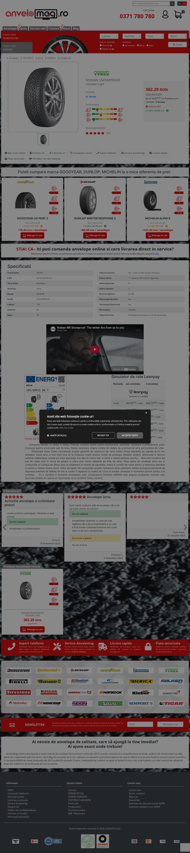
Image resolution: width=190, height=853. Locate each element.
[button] (56, 435)
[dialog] (95, 426)
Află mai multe (66, 427)
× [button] (146, 413)
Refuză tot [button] (103, 435)
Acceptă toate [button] (130, 435)
